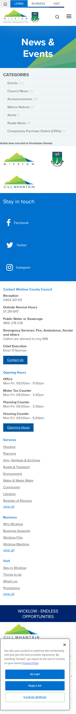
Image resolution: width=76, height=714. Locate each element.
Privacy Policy (30, 663)
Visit (56, 3)
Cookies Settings (34, 697)
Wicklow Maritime (16, 544)
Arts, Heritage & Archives (21, 460)
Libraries (9, 494)
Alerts (13, 115)
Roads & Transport (16, 467)
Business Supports (16, 531)
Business (38, 3)
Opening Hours (18, 427)
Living (19, 3)
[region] (35, 674)
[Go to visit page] (57, 159)
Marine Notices (20, 107)
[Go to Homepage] (19, 159)
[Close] (64, 644)
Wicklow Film (13, 538)
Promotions (11, 588)
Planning (9, 454)
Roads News (19, 123)
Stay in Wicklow (14, 568)
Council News (20, 91)
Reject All (34, 685)
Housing (9, 447)
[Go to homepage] (19, 182)
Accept (35, 674)
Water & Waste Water (18, 480)
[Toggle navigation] (69, 17)
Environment (12, 474)
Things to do (12, 575)
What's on (10, 581)
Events (15, 83)
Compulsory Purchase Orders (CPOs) (36, 131)
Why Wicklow (13, 524)
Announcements (22, 99)
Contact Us (15, 360)
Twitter (21, 245)
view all (8, 507)
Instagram (23, 267)
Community (11, 487)
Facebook (21, 223)
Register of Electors (17, 501)
